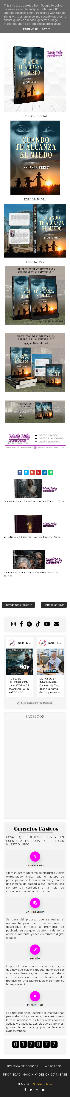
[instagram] (37, 1089)
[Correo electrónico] (56, 624)
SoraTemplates (42, 1084)
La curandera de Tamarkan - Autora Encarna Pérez (34, 501)
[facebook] (25, 1089)
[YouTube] (47, 624)
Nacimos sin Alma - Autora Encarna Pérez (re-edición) (32, 574)
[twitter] (31, 1089)
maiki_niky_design (29, 642)
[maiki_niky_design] (12, 643)
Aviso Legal (54, 1066)
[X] (29, 624)
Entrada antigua (53, 605)
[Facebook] (21, 624)
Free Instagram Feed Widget (36, 703)
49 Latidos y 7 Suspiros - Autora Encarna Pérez (32, 536)
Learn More (30, 29)
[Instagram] (13, 624)
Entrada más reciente (18, 605)
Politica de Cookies (22, 1066)
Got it (45, 29)
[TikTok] (38, 624)
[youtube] (43, 1089)
